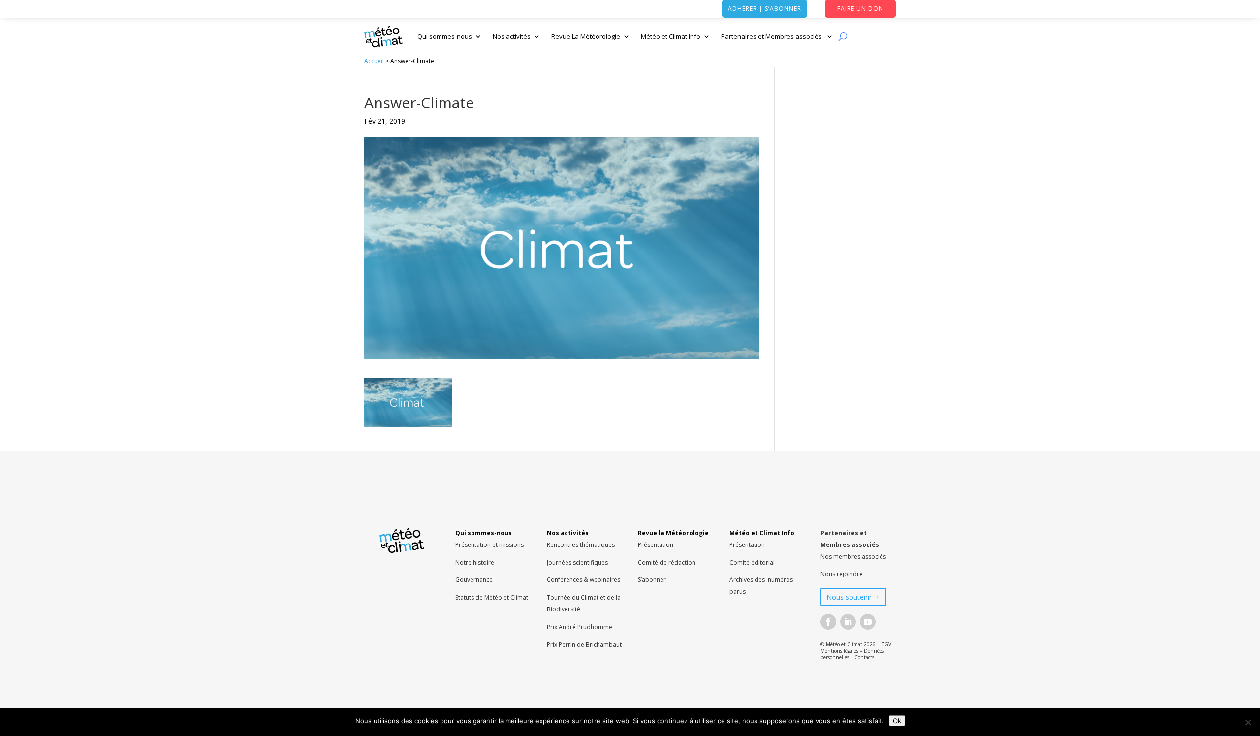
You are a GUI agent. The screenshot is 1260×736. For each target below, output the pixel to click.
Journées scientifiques (577, 562)
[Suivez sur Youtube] (868, 622)
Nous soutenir (849, 597)
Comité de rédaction (666, 562)
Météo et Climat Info (670, 36)
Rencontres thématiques (581, 545)
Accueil (374, 61)
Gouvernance (474, 580)
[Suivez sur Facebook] (828, 622)
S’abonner (652, 580)
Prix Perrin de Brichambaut (584, 644)
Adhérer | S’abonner (764, 8)
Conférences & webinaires (583, 580)
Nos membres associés (853, 556)
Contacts (864, 657)
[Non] (1248, 722)
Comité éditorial (752, 562)
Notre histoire (474, 562)
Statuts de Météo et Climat (491, 597)
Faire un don (860, 8)
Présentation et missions (489, 545)
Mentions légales (839, 650)
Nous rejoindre (841, 574)
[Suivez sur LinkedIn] (848, 622)
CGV (886, 644)
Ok (897, 721)
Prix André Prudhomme (579, 627)
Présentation (655, 545)
